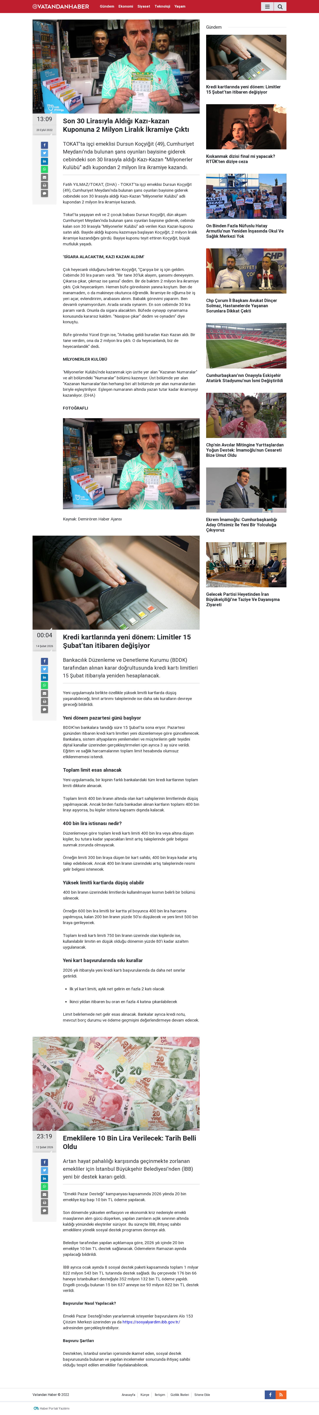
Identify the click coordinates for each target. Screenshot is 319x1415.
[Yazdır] (44, 185)
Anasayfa (128, 1395)
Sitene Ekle (202, 1395)
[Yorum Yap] (44, 193)
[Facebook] (44, 145)
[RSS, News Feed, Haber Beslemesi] (281, 1394)
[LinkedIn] (44, 161)
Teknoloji (162, 6)
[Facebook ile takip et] (270, 1394)
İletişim (160, 1395)
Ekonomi (125, 6)
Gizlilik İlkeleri (180, 1395)
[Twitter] (44, 153)
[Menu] (267, 7)
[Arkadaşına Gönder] (44, 177)
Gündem (107, 6)
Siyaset (143, 6)
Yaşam (179, 6)
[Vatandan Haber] (61, 6)
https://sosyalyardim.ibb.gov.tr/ (151, 1321)
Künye (145, 1395)
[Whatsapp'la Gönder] (44, 169)
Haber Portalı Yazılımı (54, 1408)
